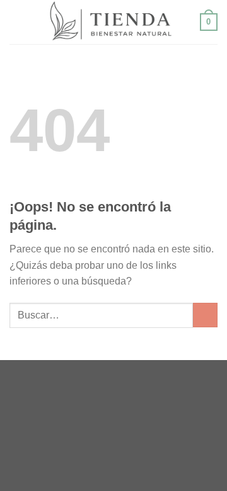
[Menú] (17, 21)
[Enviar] (205, 315)
